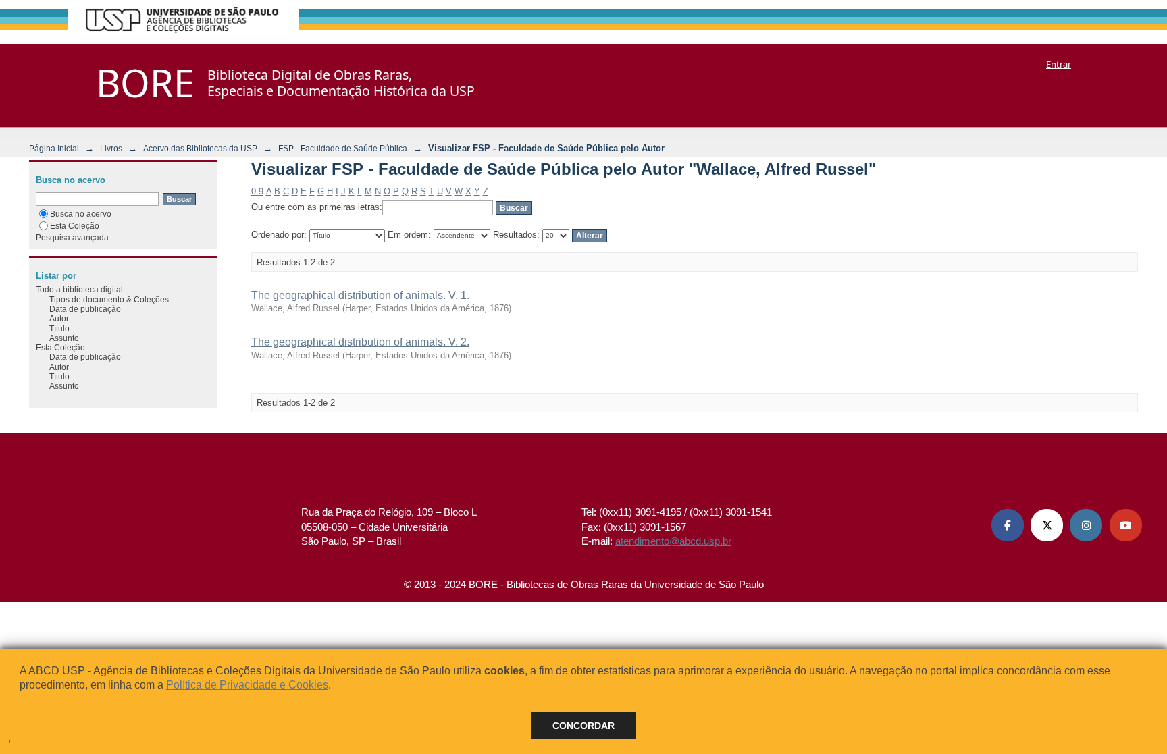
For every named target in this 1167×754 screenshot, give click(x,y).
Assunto (64, 337)
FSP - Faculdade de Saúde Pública (342, 148)
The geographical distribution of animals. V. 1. (360, 295)
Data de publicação (85, 308)
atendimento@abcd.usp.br (673, 541)
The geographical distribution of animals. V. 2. (360, 342)
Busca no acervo (80, 213)
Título (59, 328)
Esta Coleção (74, 225)
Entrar (1058, 64)
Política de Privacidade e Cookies (247, 685)
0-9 (257, 191)
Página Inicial (54, 148)
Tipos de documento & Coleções (109, 299)
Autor (59, 318)
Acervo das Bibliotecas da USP (200, 148)
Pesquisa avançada (72, 237)
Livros (111, 148)
